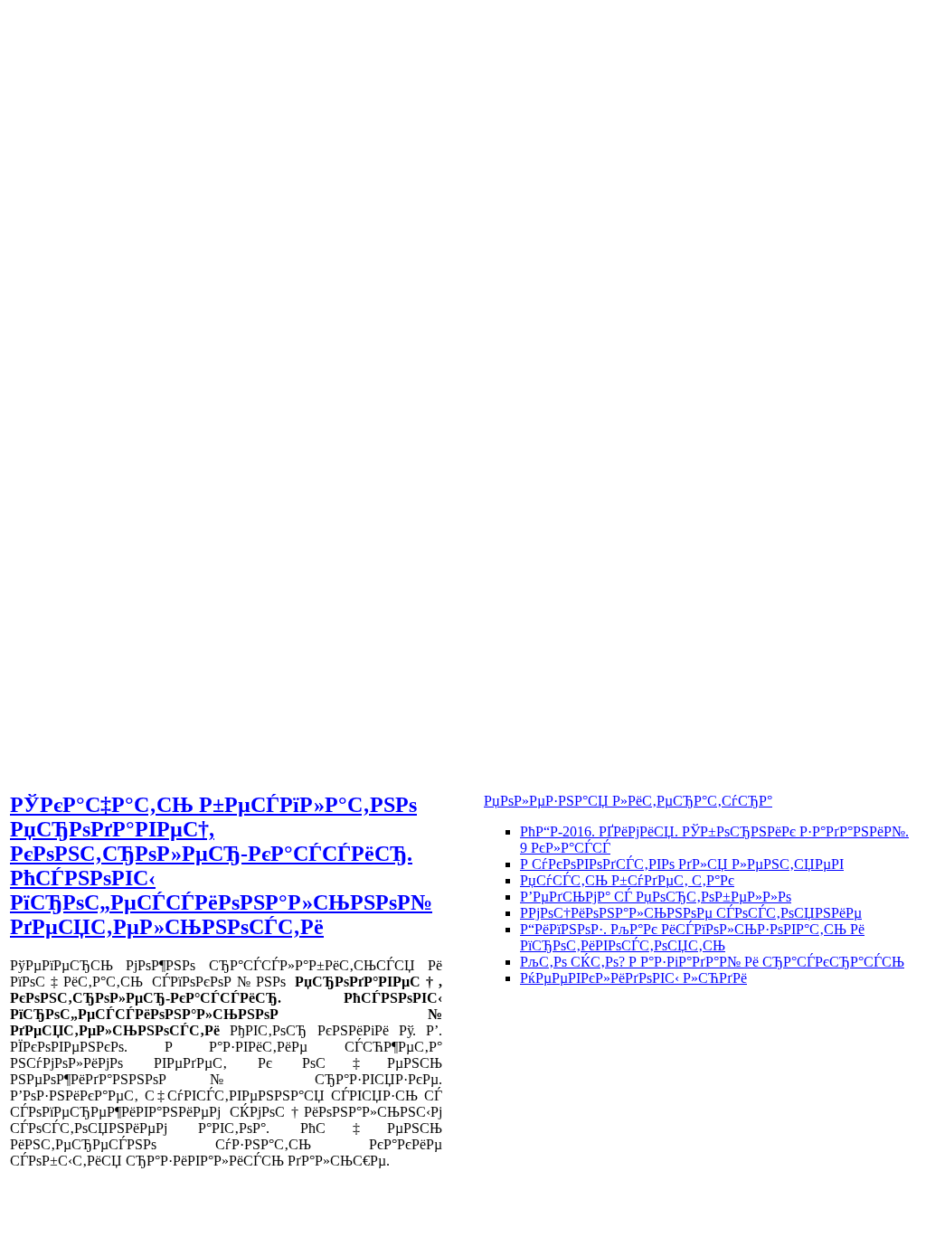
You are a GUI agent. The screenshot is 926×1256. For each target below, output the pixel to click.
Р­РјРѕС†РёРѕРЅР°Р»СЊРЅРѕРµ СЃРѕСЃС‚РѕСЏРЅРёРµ (691, 913)
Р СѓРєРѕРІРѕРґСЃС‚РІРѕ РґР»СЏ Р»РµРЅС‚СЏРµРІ (682, 864)
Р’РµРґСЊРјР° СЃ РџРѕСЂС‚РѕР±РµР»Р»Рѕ (655, 896)
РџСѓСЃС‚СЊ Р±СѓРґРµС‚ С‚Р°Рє (627, 880)
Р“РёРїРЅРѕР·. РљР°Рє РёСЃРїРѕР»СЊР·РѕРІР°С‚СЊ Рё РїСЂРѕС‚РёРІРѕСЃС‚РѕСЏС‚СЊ (692, 937)
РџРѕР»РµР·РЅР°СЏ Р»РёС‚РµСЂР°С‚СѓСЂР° (628, 800)
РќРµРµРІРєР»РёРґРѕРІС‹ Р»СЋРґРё (633, 978)
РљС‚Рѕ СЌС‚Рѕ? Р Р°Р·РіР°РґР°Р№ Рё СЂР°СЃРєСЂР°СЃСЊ (712, 961)
